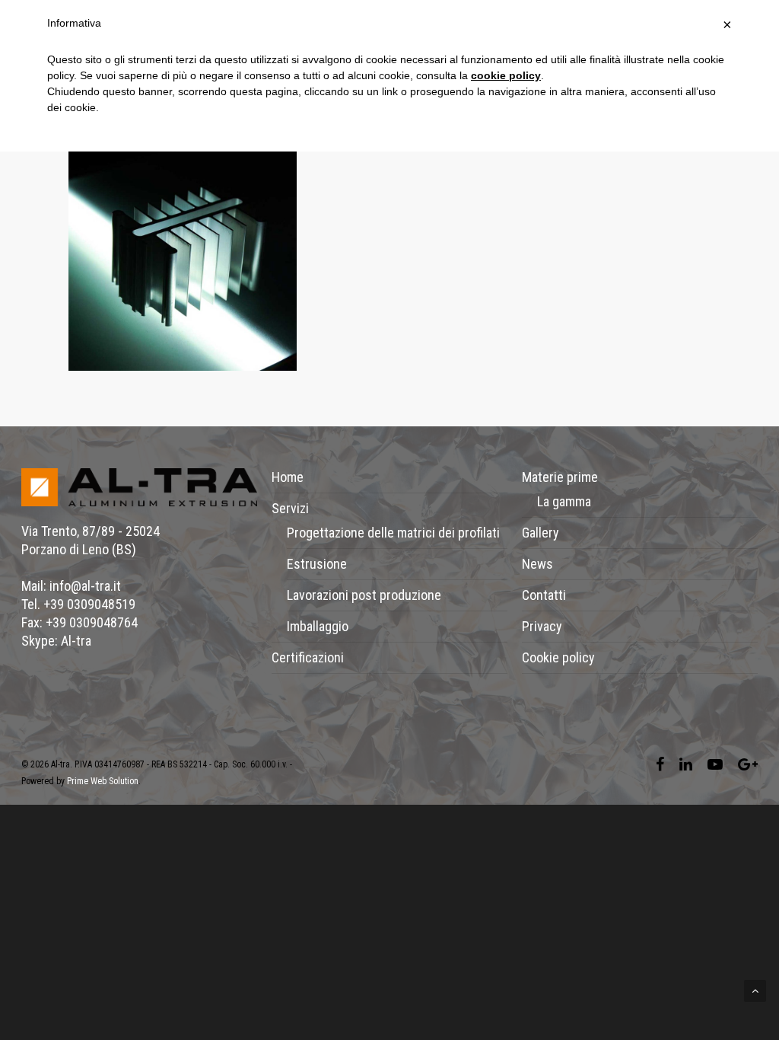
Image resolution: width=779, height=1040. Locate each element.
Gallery (540, 533)
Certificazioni (308, 657)
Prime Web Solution (102, 781)
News (537, 564)
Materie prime (560, 477)
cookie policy (506, 75)
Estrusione (317, 564)
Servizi (290, 508)
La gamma (564, 501)
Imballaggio (317, 626)
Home (288, 477)
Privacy (542, 626)
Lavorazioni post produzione (364, 595)
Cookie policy (558, 657)
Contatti (544, 595)
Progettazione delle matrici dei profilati (393, 533)
